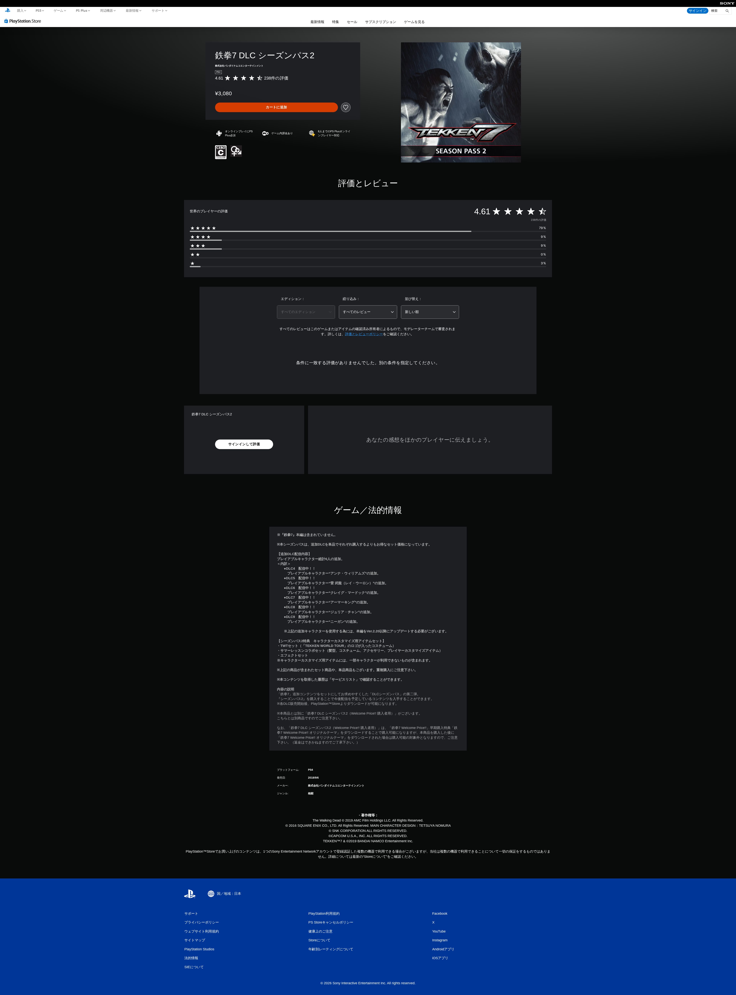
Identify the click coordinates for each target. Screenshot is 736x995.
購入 (20, 10)
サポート (157, 10)
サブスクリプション (380, 22)
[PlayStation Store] (24, 21)
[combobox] (306, 312)
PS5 (38, 10)
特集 (335, 22)
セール (352, 22)
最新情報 (132, 10)
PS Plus (81, 10)
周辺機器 (106, 10)
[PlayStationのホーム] (7, 11)
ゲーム (58, 10)
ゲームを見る (414, 22)
